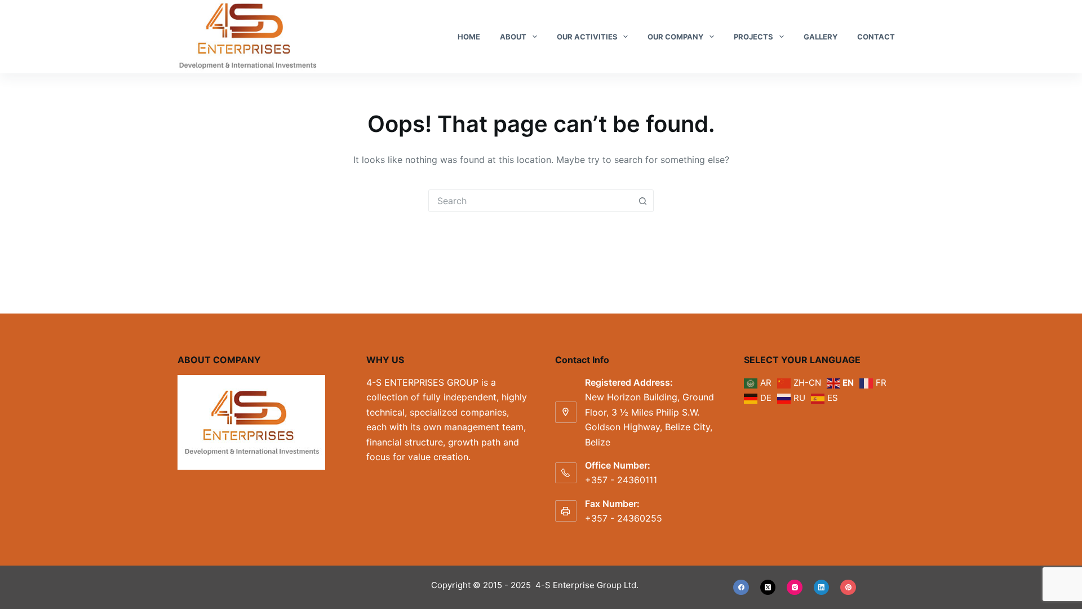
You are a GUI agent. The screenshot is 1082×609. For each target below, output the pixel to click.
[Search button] (642, 200)
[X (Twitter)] (768, 587)
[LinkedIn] (822, 587)
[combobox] (530, 200)
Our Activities (587, 36)
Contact (876, 36)
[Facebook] (741, 587)
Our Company (675, 36)
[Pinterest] (848, 587)
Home (469, 36)
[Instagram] (794, 587)
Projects (753, 36)
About (513, 36)
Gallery (820, 36)
